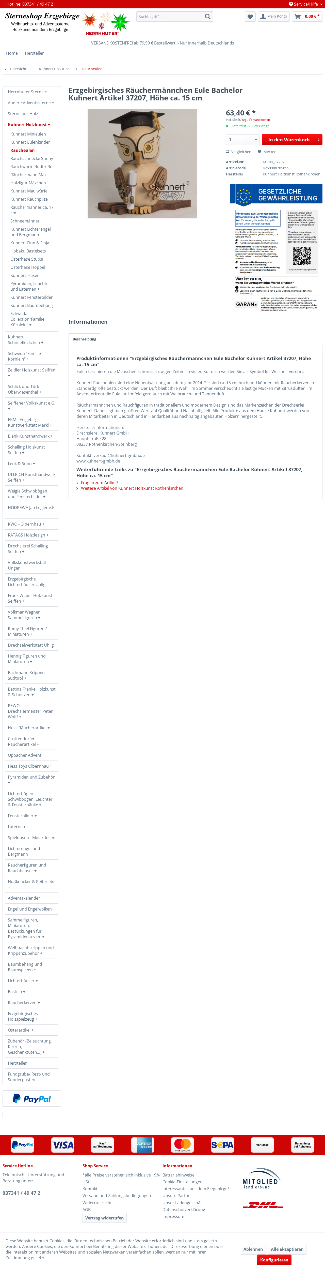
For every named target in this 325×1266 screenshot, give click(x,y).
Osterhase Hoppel (27, 267)
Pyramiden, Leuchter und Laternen (30, 286)
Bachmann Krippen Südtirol (26, 675)
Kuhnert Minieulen (28, 134)
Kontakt (90, 1188)
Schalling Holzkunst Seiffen (26, 449)
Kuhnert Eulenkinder (30, 142)
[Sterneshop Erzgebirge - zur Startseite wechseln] (68, 23)
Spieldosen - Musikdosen (31, 837)
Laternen (16, 826)
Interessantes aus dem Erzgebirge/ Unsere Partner (195, 1192)
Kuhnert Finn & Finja (29, 243)
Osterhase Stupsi (26, 259)
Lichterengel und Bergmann (24, 851)
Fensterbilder (21, 815)
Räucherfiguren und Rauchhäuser (27, 867)
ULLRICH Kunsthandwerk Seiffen (31, 477)
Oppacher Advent (24, 755)
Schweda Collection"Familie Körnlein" (27, 319)
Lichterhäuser (22, 981)
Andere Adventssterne (30, 103)
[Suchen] (207, 16)
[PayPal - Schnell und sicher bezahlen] (32, 1098)
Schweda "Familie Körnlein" (24, 356)
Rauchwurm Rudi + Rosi (33, 166)
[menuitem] (174, 16)
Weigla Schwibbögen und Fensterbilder (27, 493)
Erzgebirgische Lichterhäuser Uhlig (26, 581)
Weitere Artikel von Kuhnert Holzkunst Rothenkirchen (131, 488)
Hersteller (17, 1063)
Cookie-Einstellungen (182, 1182)
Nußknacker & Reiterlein (31, 881)
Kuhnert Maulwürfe (28, 191)
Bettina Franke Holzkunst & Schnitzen (32, 691)
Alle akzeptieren (287, 1249)
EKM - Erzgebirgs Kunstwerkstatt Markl (29, 422)
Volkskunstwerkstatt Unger (27, 565)
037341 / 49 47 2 (21, 1193)
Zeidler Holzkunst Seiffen (31, 370)
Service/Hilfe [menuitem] (306, 4)
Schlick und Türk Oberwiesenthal (23, 389)
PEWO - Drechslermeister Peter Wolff (30, 711)
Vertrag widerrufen (104, 1218)
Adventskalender (24, 898)
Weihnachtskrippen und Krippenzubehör (31, 950)
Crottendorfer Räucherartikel (22, 741)
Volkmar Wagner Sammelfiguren (24, 614)
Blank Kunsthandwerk (29, 436)
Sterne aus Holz (23, 113)
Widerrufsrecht (97, 1202)
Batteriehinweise (178, 1175)
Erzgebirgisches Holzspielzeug (23, 1016)
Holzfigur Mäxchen (28, 183)
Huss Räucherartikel (27, 728)
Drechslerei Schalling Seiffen (28, 548)
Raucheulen (22, 150)
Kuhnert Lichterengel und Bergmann (30, 231)
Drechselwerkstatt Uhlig (31, 645)
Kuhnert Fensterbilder (31, 297)
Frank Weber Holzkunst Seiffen (30, 598)
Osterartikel (19, 1030)
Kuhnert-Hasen (25, 275)
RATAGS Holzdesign (27, 535)
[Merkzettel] (250, 16)
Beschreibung (84, 339)
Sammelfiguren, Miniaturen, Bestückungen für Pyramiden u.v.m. (25, 928)
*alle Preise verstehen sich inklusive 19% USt (121, 1178)
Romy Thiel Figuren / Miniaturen (27, 631)
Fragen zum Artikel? (99, 482)
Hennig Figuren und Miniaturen (27, 658)
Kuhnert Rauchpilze (29, 199)
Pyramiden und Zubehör (31, 777)
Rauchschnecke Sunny (31, 158)
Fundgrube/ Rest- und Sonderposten (29, 1076)
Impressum (173, 1216)
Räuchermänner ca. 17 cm (32, 210)
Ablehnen (253, 1249)
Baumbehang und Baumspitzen (25, 967)
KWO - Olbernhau (25, 524)
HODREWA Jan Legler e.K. (32, 507)
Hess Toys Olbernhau (29, 766)
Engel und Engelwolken (30, 909)
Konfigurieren (274, 1260)
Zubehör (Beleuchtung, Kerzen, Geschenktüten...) (30, 1046)
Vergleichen (240, 151)
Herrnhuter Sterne (26, 92)
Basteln (15, 991)
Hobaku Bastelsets (28, 251)
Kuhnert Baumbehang (31, 305)
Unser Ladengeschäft (182, 1202)
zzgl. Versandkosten (256, 119)
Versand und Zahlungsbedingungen (117, 1195)
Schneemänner (25, 221)
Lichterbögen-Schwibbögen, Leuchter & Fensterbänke (30, 799)
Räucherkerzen (23, 1002)
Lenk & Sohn (20, 463)
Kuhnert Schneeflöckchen (24, 339)
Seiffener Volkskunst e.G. (31, 403)
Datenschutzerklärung (183, 1209)
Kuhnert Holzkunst (28, 124)
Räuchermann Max (28, 174)
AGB (87, 1209)
